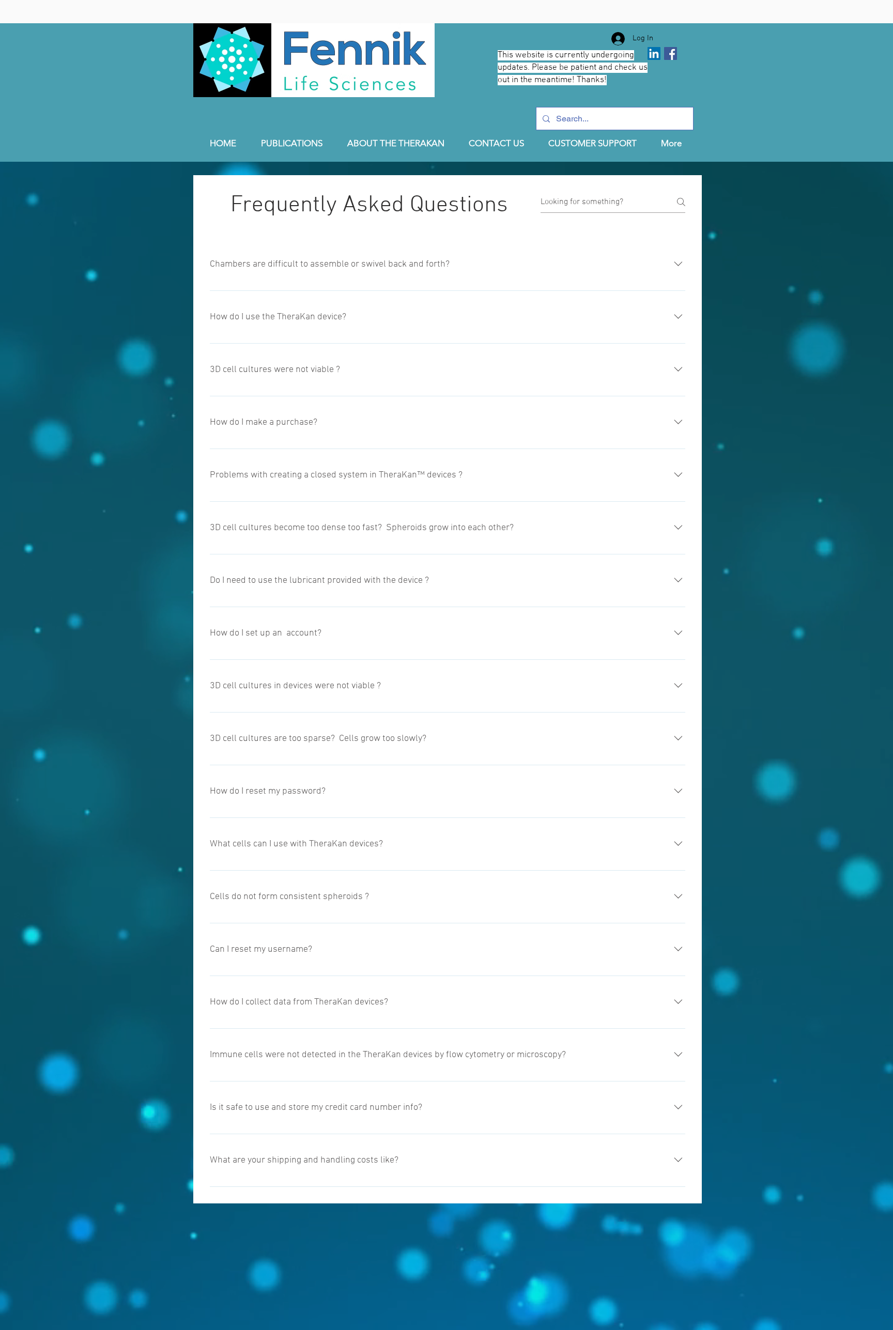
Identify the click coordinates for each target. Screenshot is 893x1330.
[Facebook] (670, 53)
